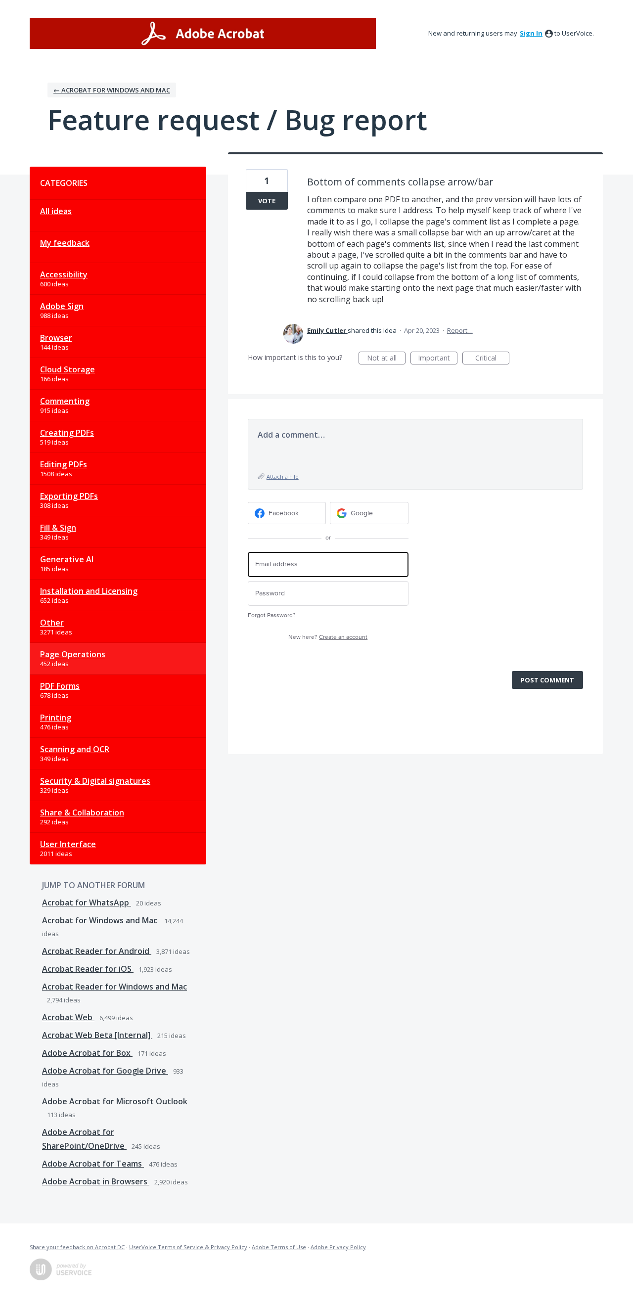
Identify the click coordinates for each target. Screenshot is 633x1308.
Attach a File (283, 476)
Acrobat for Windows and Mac (100, 920)
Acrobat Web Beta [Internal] (97, 1035)
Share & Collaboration (82, 812)
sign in (531, 33)
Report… (460, 330)
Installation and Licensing (88, 591)
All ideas (56, 211)
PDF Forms (60, 685)
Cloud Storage (67, 369)
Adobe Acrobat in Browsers (95, 1181)
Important (437, 358)
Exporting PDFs (69, 496)
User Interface (68, 844)
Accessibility (64, 274)
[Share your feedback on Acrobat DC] (203, 33)
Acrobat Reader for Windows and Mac (114, 986)
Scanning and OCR (74, 749)
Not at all (386, 358)
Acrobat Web (68, 1017)
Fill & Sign (58, 527)
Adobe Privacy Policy (338, 1247)
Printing (55, 717)
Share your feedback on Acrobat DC (77, 1247)
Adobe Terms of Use (279, 1247)
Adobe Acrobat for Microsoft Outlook (114, 1101)
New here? (327, 637)
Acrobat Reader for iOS (88, 968)
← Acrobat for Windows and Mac (111, 90)
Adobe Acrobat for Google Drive (105, 1070)
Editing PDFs (63, 464)
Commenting (65, 401)
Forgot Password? (272, 615)
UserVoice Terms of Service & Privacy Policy (188, 1247)
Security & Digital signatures (95, 780)
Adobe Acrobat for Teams (93, 1163)
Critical (492, 358)
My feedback (65, 242)
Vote (266, 200)
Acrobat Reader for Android (96, 951)
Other (52, 622)
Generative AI (66, 559)
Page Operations (72, 654)
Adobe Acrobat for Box (87, 1052)
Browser (56, 337)
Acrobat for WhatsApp (86, 902)
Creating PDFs (67, 432)
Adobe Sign (62, 306)
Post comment (547, 680)
